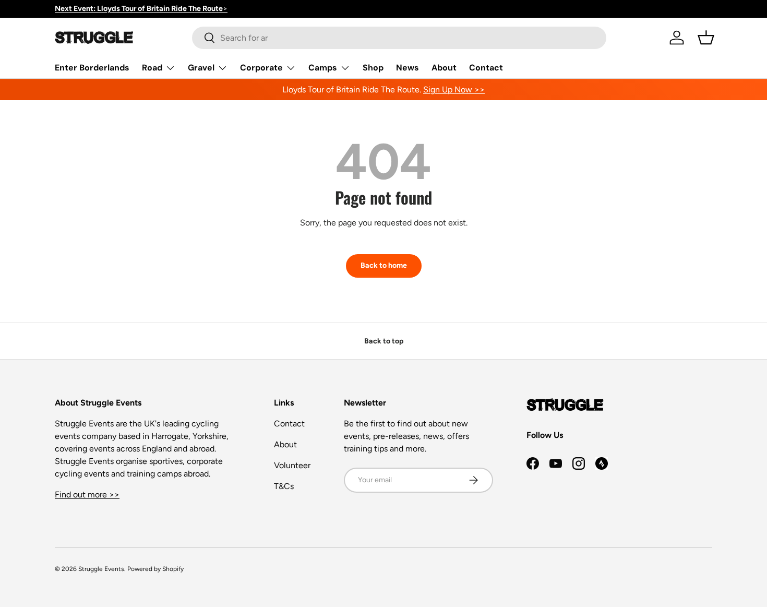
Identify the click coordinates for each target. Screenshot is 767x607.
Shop (373, 67)
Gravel (201, 67)
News (407, 67)
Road (152, 67)
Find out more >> (87, 494)
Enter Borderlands (92, 67)
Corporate (261, 67)
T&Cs (284, 486)
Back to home (384, 265)
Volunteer (292, 465)
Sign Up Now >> (454, 89)
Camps (322, 67)
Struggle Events (101, 569)
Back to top (383, 341)
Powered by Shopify (155, 569)
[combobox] (399, 38)
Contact (486, 67)
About (444, 67)
